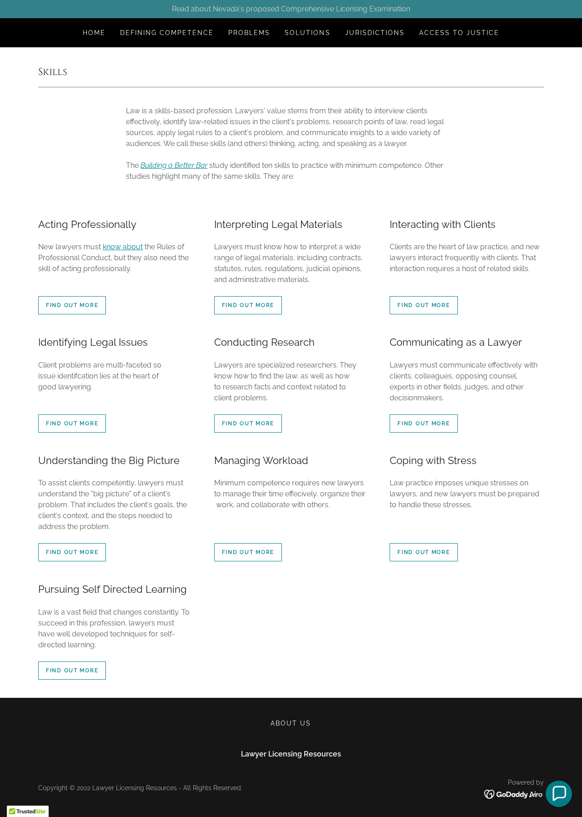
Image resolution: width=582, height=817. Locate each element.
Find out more (72, 305)
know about (123, 246)
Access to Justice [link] (459, 32)
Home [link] (94, 32)
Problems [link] (249, 32)
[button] (559, 794)
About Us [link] (291, 723)
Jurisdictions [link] (375, 32)
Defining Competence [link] (167, 32)
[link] (514, 793)
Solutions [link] (307, 32)
